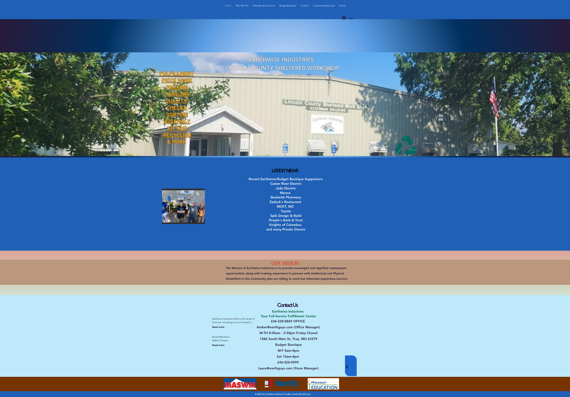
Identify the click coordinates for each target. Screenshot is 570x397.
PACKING (177, 87)
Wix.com (306, 394)
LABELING (177, 93)
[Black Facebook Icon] (347, 367)
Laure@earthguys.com (275, 368)
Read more (218, 327)
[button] (183, 206)
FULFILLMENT (176, 73)
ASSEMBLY (177, 121)
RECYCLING (177, 134)
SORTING (177, 114)
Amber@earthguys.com (275, 327)
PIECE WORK (177, 80)
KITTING (177, 128)
